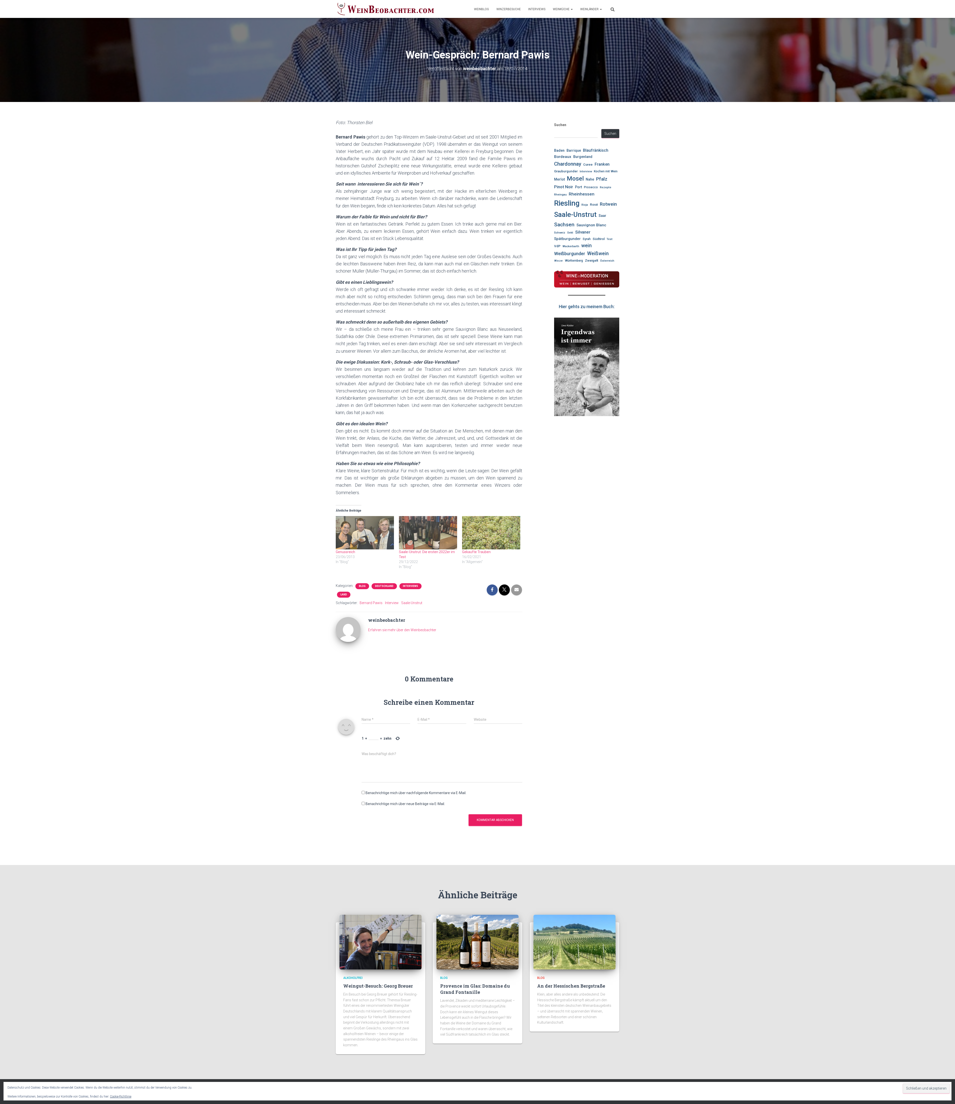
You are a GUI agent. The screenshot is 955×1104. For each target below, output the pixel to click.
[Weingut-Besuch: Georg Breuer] (380, 942)
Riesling (566, 203)
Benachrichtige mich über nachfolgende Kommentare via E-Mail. (416, 793)
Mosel (575, 178)
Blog (362, 586)
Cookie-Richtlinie (120, 1096)
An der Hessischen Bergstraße (571, 986)
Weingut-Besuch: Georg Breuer (378, 986)
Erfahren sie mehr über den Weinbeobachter (402, 630)
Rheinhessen (581, 194)
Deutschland (384, 586)
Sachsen (564, 224)
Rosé (594, 204)
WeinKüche (561, 9)
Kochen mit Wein (606, 171)
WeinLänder (589, 9)
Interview (392, 603)
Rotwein (608, 204)
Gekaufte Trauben (476, 552)
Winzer (558, 260)
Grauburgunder (566, 171)
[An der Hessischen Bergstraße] (574, 942)
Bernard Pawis (371, 603)
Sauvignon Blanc (591, 225)
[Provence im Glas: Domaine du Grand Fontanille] (477, 942)
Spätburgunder (567, 239)
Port (578, 187)
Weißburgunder (569, 253)
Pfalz (601, 179)
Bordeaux (562, 156)
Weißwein (598, 253)
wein (586, 245)
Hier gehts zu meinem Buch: (587, 306)
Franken (602, 164)
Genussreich (345, 552)
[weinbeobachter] (348, 629)
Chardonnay (567, 164)
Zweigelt (591, 260)
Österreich (607, 260)
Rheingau (560, 194)
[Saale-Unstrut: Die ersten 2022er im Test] (428, 532)
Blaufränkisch (595, 150)
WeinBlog (481, 9)
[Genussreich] (365, 532)
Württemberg (574, 260)
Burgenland (582, 157)
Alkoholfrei (353, 978)
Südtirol (599, 239)
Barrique (574, 150)
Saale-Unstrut (411, 603)
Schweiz (559, 232)
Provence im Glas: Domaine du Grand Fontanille (475, 989)
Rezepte (605, 187)
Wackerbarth (571, 246)
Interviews (536, 9)
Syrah (587, 239)
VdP (557, 246)
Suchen (560, 125)
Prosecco (591, 187)
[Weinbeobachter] (386, 9)
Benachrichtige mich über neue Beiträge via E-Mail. (405, 804)
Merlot (559, 179)
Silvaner (582, 232)
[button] (571, 9)
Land (343, 594)
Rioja (584, 204)
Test (610, 239)
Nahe (590, 179)
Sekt (570, 232)
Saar (602, 216)
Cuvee (588, 164)
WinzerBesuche (508, 9)
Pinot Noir (563, 186)
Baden (559, 150)
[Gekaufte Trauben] (491, 532)
